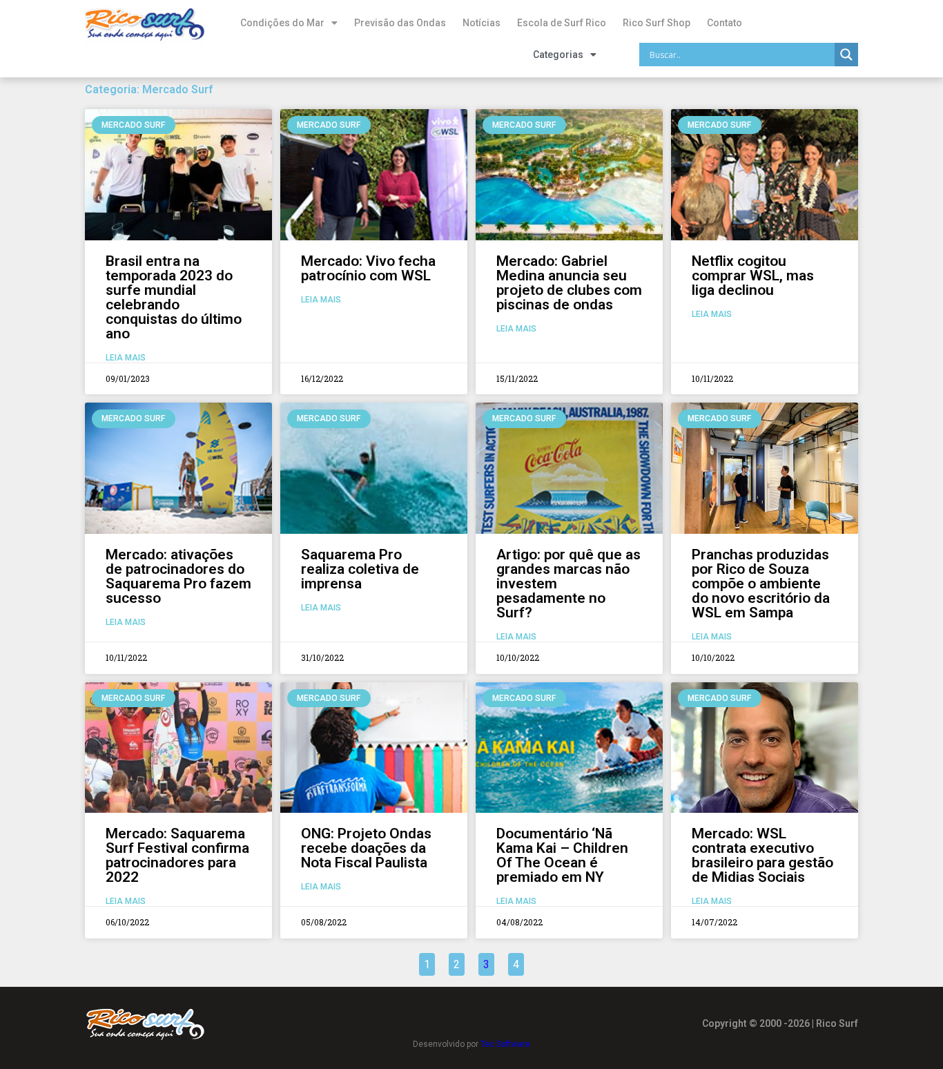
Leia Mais (126, 358)
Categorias (558, 54)
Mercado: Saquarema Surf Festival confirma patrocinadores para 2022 (177, 855)
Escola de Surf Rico (561, 22)
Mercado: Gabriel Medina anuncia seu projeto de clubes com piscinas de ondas (569, 283)
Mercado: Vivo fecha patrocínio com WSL (368, 268)
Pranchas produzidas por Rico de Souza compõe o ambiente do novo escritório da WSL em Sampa (761, 583)
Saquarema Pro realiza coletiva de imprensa (360, 569)
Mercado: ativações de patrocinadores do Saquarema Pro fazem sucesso (178, 576)
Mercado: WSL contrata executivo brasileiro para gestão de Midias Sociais (762, 855)
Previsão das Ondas (400, 22)
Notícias (481, 22)
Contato (724, 22)
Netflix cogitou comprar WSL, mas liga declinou (753, 275)
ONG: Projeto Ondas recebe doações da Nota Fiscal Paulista (366, 848)
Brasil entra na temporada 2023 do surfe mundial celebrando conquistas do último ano (174, 297)
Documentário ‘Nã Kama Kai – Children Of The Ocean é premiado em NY (562, 855)
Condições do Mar (282, 22)
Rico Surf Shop (656, 22)
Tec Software (505, 1044)
